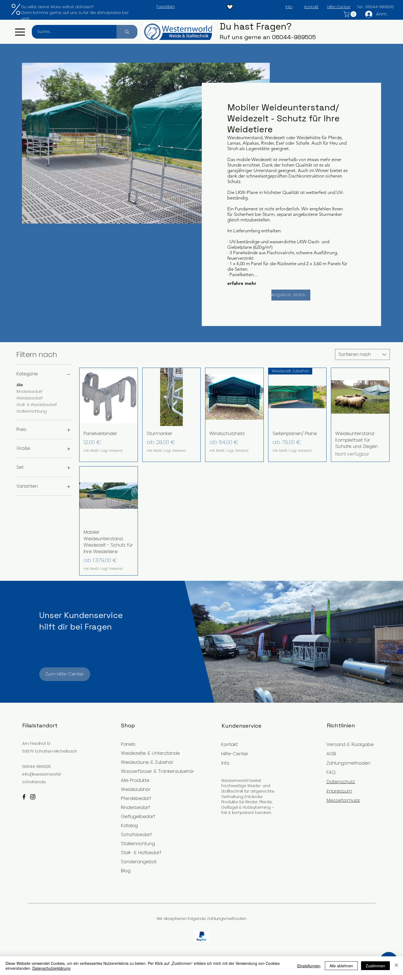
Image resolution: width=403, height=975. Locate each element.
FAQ (331, 772)
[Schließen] (396, 966)
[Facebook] (24, 796)
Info (225, 763)
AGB (331, 753)
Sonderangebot (139, 861)
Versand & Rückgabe (350, 744)
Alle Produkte (135, 780)
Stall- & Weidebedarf (36, 404)
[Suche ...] (127, 32)
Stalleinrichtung (31, 411)
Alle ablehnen (341, 965)
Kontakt (229, 744)
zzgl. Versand (112, 450)
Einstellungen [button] (308, 965)
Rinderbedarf (29, 391)
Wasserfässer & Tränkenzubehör (151, 771)
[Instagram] (32, 796)
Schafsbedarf (136, 834)
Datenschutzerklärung (51, 968)
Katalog (129, 825)
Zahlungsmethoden (348, 763)
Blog (125, 870)
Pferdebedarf (136, 798)
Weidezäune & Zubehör (147, 762)
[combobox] (362, 354)
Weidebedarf (29, 398)
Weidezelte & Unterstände (150, 753)
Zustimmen (375, 965)
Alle (19, 385)
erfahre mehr (241, 283)
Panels (128, 744)
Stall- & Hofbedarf (141, 852)
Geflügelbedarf (138, 816)
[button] (351, 14)
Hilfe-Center (234, 753)
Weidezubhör (136, 789)
